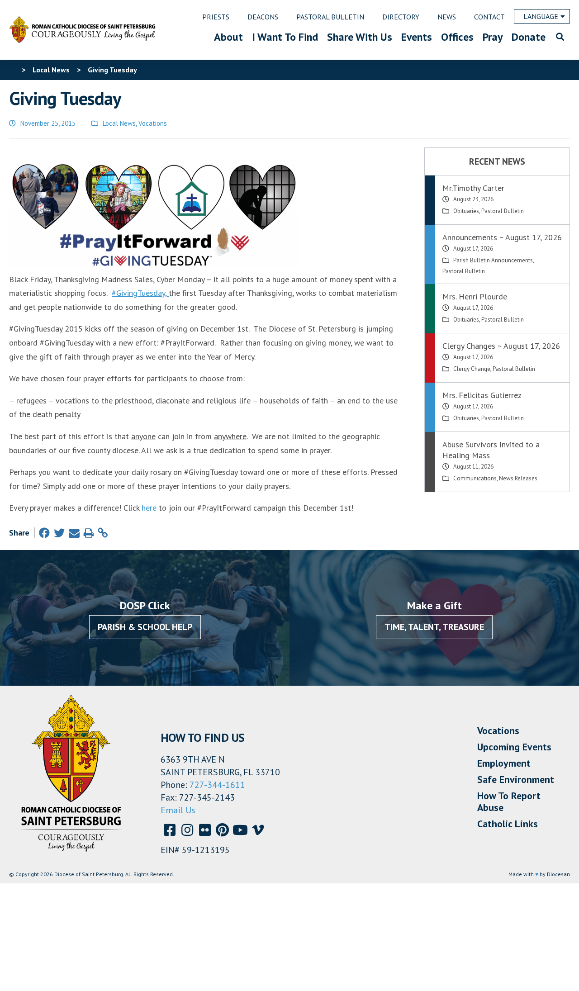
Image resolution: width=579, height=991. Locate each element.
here (149, 508)
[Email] (74, 533)
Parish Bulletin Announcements (493, 260)
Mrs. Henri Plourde (474, 296)
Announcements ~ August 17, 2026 (502, 237)
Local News (119, 123)
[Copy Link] (103, 533)
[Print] (89, 533)
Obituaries (466, 211)
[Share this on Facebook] (44, 533)
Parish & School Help (145, 627)
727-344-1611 (217, 785)
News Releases (518, 478)
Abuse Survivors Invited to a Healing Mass (491, 449)
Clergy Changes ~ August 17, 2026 (501, 346)
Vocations (152, 123)
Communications (475, 478)
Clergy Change (471, 369)
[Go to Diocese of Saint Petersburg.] (12, 69)
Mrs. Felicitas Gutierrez (482, 395)
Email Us (178, 810)
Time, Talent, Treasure (434, 627)
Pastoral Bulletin (502, 211)
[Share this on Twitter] (59, 533)
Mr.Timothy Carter (473, 188)
